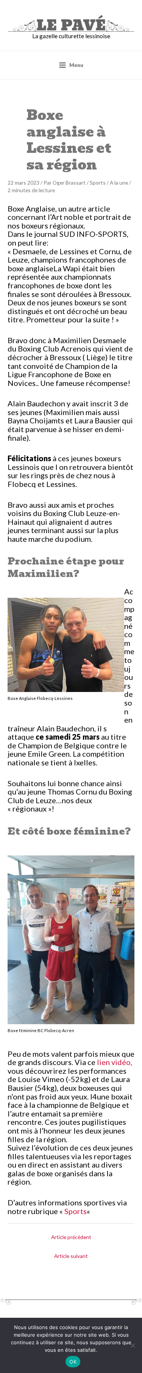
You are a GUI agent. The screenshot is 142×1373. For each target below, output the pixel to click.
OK (72, 1362)
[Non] (132, 1345)
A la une (119, 182)
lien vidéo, (114, 1062)
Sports (98, 182)
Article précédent (71, 1237)
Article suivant (71, 1256)
